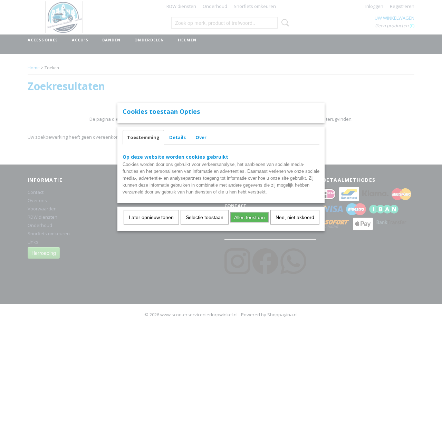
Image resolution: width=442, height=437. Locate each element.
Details (177, 137)
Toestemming (143, 137)
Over (200, 137)
